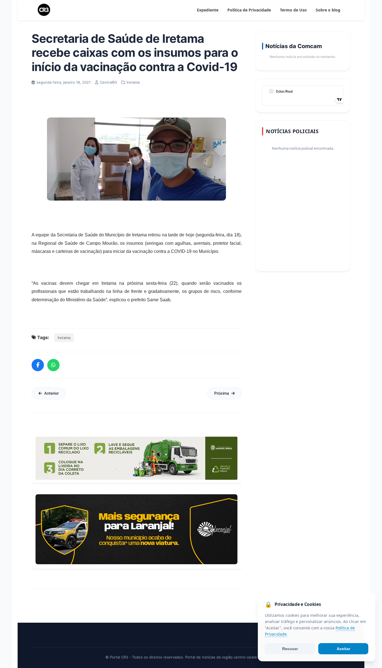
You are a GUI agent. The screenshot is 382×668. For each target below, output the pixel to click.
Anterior (51, 393)
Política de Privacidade (249, 10)
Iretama (64, 337)
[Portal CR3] (44, 10)
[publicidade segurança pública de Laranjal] (136, 529)
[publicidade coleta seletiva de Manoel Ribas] (136, 458)
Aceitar (343, 648)
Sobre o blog (328, 10)
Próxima (221, 393)
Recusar (290, 648)
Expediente (207, 10)
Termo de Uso (293, 10)
